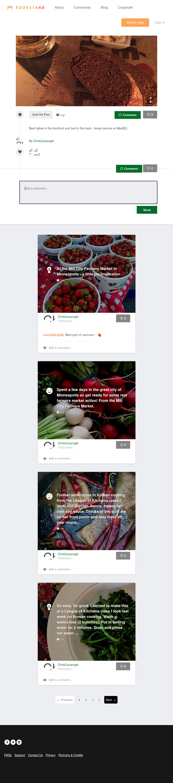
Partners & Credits (70, 755)
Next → (111, 700)
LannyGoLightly (53, 335)
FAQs (8, 755)
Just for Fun (41, 114)
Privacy (50, 755)
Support (20, 755)
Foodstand (25, 7)
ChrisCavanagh (43, 141)
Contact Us (35, 755)
